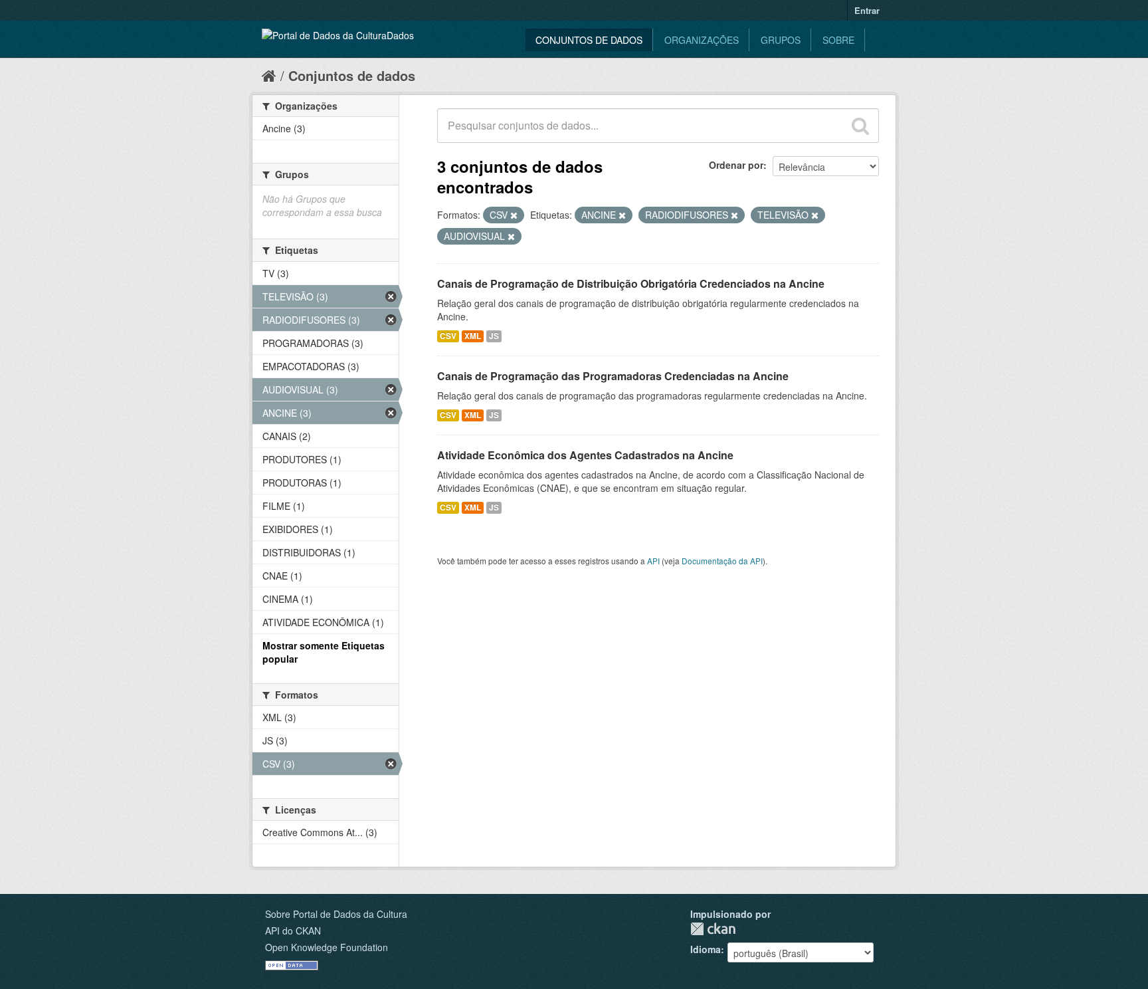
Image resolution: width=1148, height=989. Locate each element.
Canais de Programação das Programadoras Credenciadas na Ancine (613, 376)
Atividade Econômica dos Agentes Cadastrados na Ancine (585, 455)
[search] (860, 126)
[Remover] (514, 215)
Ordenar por (736, 164)
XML (472, 336)
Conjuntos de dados (588, 40)
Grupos (781, 40)
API (653, 560)
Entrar (867, 10)
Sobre (838, 40)
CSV (448, 336)
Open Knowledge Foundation (326, 947)
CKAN (712, 929)
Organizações (701, 40)
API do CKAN (293, 930)
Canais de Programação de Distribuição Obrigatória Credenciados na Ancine (630, 283)
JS (494, 336)
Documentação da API (722, 560)
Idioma (705, 949)
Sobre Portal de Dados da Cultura (336, 914)
